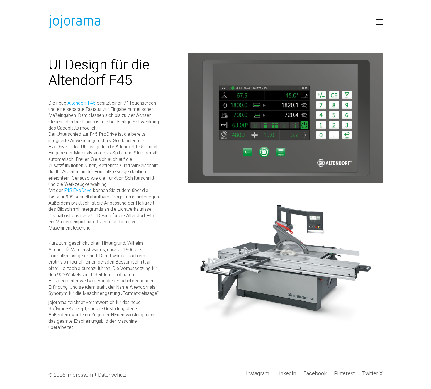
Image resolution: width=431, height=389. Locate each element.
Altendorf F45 (81, 103)
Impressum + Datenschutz (97, 375)
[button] (379, 22)
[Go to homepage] (74, 22)
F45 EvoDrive (78, 190)
